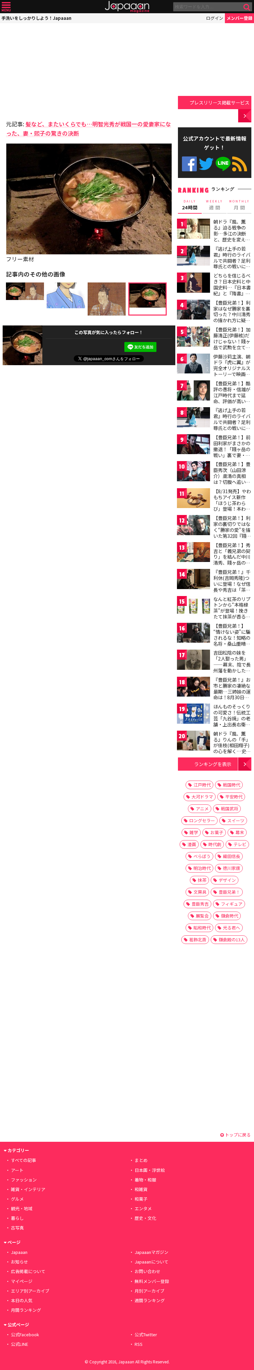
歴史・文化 (145, 1218)
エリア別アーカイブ (30, 1291)
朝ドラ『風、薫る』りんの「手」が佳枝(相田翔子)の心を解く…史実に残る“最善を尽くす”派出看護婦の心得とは (232, 751)
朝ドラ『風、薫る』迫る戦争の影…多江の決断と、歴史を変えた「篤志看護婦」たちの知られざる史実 (231, 239)
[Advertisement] (52, 69)
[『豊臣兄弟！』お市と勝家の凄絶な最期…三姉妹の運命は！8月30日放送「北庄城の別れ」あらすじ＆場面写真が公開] (193, 688)
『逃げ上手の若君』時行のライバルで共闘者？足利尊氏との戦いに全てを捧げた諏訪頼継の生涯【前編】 (231, 263)
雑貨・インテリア (28, 1189)
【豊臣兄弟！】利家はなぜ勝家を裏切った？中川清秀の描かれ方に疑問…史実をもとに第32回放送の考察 (232, 317)
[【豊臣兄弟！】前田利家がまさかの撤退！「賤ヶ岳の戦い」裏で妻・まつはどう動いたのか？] (193, 445)
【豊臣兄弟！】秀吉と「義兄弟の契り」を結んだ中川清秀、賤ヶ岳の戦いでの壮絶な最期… (231, 559)
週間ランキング (150, 1300)
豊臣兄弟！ (229, 892)
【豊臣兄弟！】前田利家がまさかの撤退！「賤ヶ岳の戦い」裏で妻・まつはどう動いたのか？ (231, 452)
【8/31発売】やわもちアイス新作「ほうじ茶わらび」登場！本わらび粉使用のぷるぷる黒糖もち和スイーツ (232, 509)
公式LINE (223, 163)
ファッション (24, 1180)
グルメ (17, 1199)
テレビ (239, 844)
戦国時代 (231, 785)
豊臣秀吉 (200, 904)
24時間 (190, 205)
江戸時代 (202, 785)
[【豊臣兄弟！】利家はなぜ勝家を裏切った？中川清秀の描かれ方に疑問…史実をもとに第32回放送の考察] (193, 311)
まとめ (141, 1160)
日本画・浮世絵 (150, 1170)
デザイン (227, 880)
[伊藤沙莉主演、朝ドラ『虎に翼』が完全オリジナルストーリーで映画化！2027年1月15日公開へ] (193, 365)
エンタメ (143, 1208)
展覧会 (202, 916)
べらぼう (202, 856)
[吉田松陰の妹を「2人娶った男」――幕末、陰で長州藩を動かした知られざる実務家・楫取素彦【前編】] (193, 661)
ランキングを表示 (212, 763)
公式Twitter (206, 163)
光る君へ (231, 927)
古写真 (17, 1227)
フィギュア (231, 904)
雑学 (194, 832)
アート (17, 1170)
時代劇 (214, 844)
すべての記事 (23, 1160)
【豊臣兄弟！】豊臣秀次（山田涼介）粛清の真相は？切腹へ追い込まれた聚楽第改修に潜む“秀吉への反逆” (231, 481)
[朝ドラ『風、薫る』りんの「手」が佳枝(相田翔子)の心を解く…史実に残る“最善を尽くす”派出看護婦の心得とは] (193, 742)
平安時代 (233, 796)
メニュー (6, 7)
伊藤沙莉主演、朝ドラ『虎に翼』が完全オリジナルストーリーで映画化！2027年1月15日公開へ (231, 371)
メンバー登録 (239, 18)
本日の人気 (21, 1300)
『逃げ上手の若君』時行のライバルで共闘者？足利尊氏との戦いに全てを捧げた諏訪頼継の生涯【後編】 (231, 425)
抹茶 (202, 880)
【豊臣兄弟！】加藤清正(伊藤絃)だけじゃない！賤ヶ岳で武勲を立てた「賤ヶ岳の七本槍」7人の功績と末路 (231, 347)
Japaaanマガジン (151, 1252)
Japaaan (127, 7)
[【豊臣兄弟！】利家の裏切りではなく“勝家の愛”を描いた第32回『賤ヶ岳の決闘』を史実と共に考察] (193, 526)
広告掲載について (28, 1271)
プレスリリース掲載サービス (219, 102)
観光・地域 (21, 1208)
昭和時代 (202, 927)
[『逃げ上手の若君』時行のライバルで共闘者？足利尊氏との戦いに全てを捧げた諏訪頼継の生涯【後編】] (193, 418)
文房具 (199, 892)
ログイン (214, 18)
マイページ (21, 1281)
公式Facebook (189, 163)
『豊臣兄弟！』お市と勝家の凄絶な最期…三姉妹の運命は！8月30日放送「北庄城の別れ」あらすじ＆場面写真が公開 (232, 697)
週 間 (214, 205)
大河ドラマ (202, 796)
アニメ (202, 808)
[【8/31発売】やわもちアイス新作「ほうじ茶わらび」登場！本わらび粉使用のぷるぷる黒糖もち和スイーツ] (193, 499)
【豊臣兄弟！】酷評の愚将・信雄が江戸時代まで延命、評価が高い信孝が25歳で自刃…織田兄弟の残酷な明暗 (232, 401)
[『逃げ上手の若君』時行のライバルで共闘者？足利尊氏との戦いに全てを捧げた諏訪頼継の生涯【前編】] (193, 257)
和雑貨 (141, 1189)
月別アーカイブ (149, 1291)
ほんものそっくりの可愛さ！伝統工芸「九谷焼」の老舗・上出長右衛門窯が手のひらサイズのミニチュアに (231, 721)
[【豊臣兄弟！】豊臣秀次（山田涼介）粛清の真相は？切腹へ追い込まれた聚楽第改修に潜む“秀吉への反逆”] (193, 472)
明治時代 (202, 868)
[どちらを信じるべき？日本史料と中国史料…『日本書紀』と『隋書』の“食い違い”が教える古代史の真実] (193, 284)
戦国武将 (229, 808)
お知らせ (19, 1262)
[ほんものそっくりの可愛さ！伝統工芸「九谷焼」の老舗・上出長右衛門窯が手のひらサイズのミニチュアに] (193, 715)
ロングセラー (202, 820)
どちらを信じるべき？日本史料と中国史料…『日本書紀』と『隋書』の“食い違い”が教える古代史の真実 (232, 290)
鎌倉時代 (229, 916)
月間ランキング (26, 1310)
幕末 (239, 832)
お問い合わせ (147, 1271)
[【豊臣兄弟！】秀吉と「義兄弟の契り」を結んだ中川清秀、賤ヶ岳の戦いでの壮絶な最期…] (193, 553)
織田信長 (231, 856)
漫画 (192, 844)
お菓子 (216, 832)
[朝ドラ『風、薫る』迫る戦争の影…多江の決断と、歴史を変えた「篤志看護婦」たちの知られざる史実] (193, 230)
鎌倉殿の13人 (232, 939)
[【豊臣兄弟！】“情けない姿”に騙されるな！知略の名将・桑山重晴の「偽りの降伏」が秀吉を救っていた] (193, 634)
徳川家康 (231, 868)
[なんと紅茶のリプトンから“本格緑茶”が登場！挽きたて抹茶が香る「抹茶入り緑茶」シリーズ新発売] (193, 607)
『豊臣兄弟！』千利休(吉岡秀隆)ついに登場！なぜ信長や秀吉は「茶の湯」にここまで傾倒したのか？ (231, 586)
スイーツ (235, 820)
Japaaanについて (151, 1262)
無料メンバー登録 (152, 1281)
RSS (239, 163)
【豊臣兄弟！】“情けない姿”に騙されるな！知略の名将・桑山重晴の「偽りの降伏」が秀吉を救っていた (231, 640)
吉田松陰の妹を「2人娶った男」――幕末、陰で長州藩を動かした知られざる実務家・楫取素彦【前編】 (232, 667)
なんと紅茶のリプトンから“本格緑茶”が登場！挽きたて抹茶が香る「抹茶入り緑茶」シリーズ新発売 (231, 613)
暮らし (17, 1218)
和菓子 (141, 1199)
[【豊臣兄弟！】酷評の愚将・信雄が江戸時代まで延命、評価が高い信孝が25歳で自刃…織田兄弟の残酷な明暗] (193, 391)
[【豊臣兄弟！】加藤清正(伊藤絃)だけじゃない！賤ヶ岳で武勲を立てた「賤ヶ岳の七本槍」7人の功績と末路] (193, 337)
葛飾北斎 (197, 939)
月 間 (239, 205)
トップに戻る (237, 1135)
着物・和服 (145, 1180)
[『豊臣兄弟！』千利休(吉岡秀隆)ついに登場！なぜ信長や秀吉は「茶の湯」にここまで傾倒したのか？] (193, 580)
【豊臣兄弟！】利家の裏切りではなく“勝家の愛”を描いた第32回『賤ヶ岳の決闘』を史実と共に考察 (232, 532)
